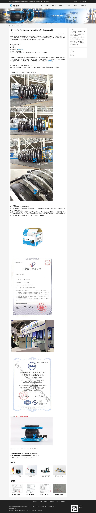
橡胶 (25, 448)
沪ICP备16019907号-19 (31, 510)
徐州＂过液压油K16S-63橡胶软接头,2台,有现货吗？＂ (26, 453)
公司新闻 (72, 51)
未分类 (18, 25)
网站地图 (40, 510)
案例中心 (61, 5)
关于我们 (47, 5)
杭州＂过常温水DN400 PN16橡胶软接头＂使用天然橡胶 (26, 455)
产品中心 (54, 5)
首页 (40, 5)
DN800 (14, 448)
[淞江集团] (14, 6)
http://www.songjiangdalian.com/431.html (25, 457)
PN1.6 (18, 448)
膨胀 (35, 448)
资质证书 (68, 5)
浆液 (28, 448)
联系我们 (83, 5)
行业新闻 (72, 55)
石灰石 (31, 448)
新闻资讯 (76, 5)
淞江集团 (19, 510)
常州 (22, 448)
